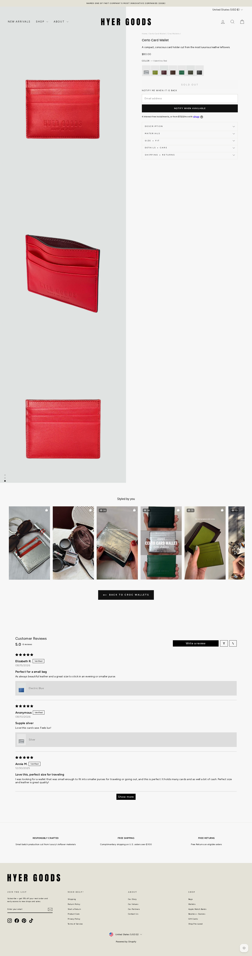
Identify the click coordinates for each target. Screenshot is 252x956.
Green (181, 70)
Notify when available (190, 108)
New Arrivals (19, 21)
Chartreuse (155, 70)
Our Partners (134, 909)
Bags (190, 899)
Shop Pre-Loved (195, 924)
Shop (40, 21)
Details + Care (156, 148)
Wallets (191, 904)
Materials (152, 133)
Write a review (196, 643)
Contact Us (133, 914)
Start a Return (74, 909)
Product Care (74, 914)
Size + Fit (152, 140)
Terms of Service (75, 924)
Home (144, 33)
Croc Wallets (174, 33)
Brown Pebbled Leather (172, 70)
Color (154, 61)
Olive (190, 70)
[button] (29, 542)
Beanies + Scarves (196, 914)
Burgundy (164, 70)
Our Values (133, 904)
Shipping (72, 899)
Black (199, 70)
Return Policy (74, 904)
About (60, 21)
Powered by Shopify (126, 941)
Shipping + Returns (160, 155)
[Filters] (224, 643)
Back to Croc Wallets (128, 594)
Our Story (132, 899)
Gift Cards (193, 919)
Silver (146, 70)
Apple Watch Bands (197, 909)
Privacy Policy (74, 919)
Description (154, 126)
